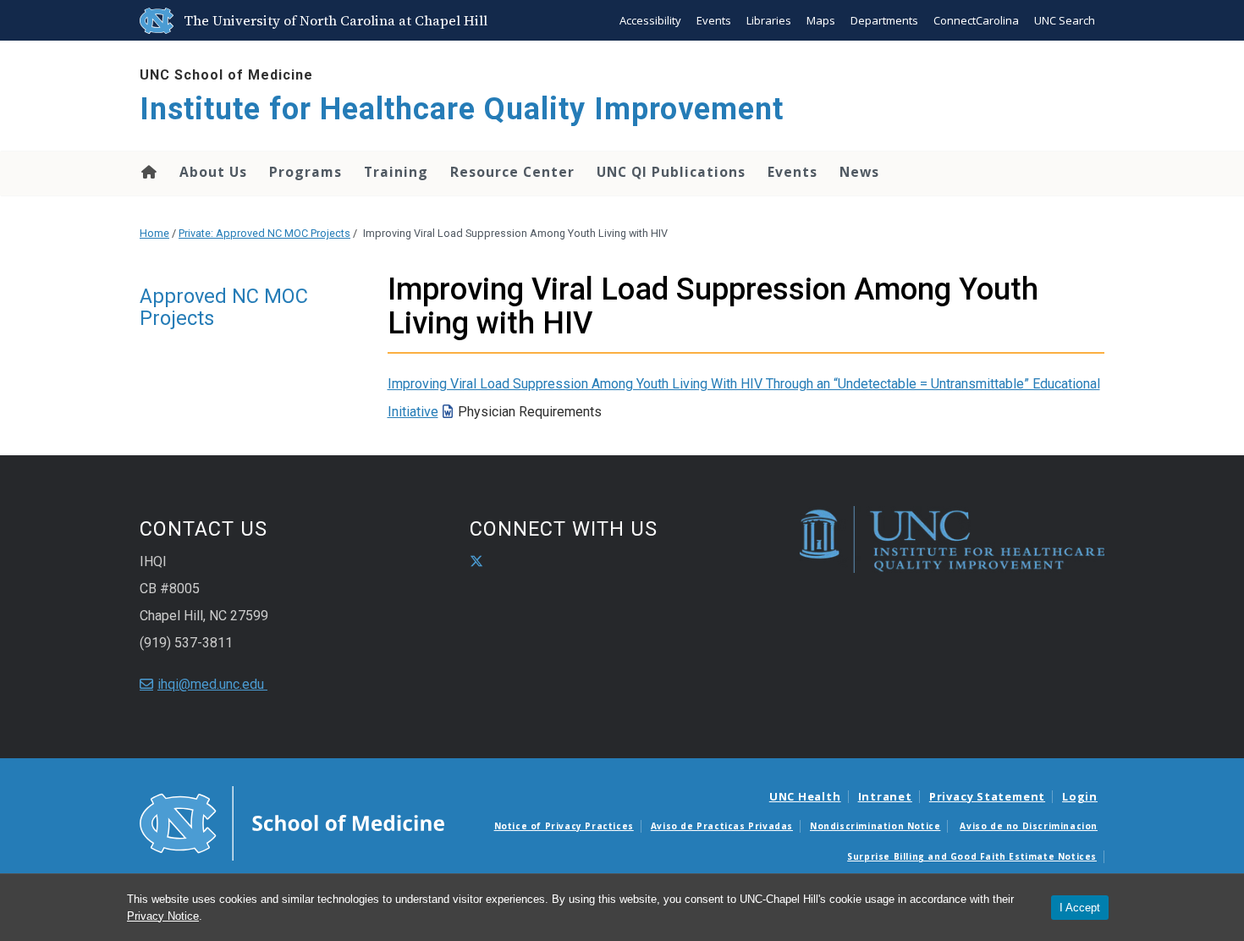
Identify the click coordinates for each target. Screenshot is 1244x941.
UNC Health (805, 796)
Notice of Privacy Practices (564, 826)
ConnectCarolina (976, 20)
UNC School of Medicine (226, 75)
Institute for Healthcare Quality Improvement (462, 109)
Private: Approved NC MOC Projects (264, 233)
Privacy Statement (987, 796)
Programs (305, 171)
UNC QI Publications (671, 171)
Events (713, 20)
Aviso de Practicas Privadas (722, 826)
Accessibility (650, 20)
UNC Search (1064, 20)
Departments (884, 20)
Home (147, 171)
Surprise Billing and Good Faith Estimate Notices (972, 856)
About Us (213, 171)
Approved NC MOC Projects (224, 307)
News (859, 171)
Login (1080, 796)
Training (396, 171)
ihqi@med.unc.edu (212, 684)
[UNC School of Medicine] (292, 821)
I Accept (1080, 907)
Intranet (885, 796)
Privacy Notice (163, 916)
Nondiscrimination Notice (875, 826)
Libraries (768, 20)
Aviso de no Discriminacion (1029, 826)
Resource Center (512, 171)
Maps (820, 20)
